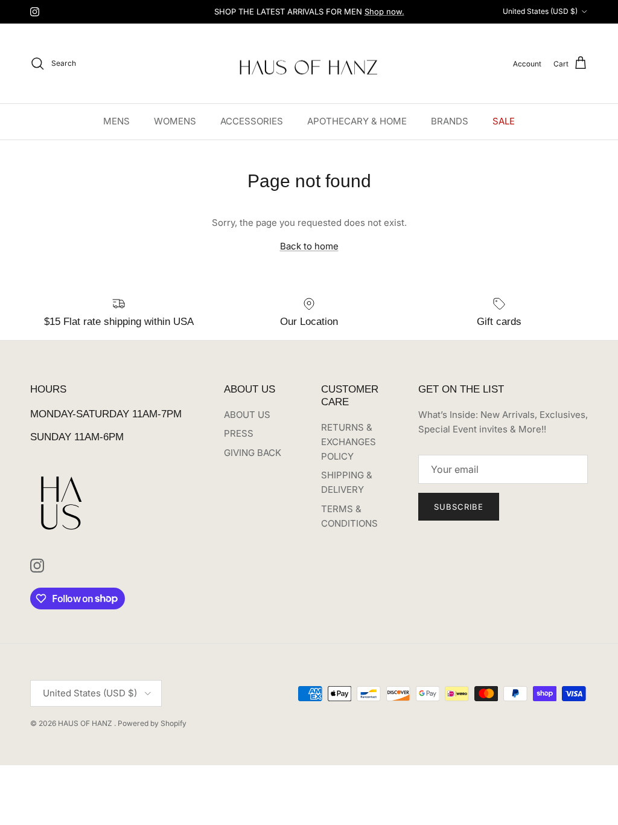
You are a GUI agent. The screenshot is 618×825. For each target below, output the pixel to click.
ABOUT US (247, 414)
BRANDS (449, 121)
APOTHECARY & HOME (357, 121)
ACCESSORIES (251, 121)
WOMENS (175, 121)
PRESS (238, 433)
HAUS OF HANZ (86, 723)
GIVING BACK (252, 452)
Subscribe (458, 507)
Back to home (309, 246)
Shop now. (384, 11)
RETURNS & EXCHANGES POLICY (348, 442)
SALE (503, 121)
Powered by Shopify (152, 723)
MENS (116, 121)
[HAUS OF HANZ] (309, 64)
